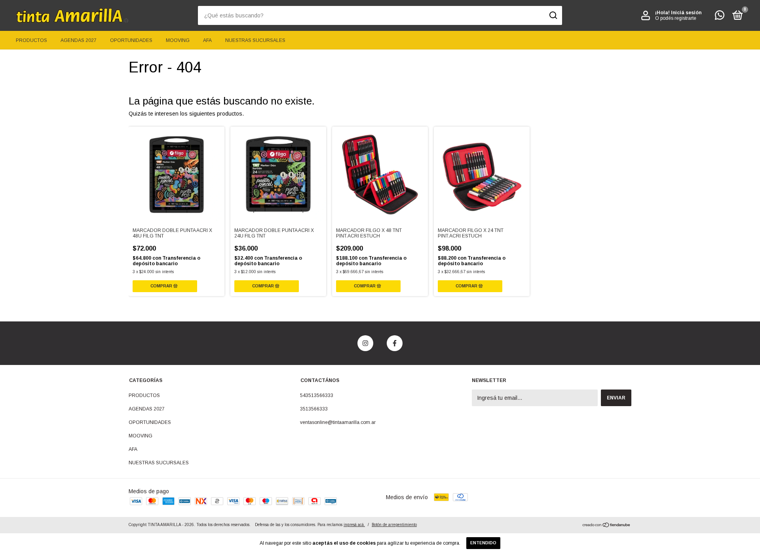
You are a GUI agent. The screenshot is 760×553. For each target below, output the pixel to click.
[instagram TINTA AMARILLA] (365, 343)
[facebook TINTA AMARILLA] (395, 343)
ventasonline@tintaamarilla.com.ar (338, 422)
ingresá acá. (354, 525)
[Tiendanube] (606, 526)
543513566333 (316, 395)
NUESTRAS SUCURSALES (255, 40)
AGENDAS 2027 (79, 40)
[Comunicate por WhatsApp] (719, 17)
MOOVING (178, 40)
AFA (207, 40)
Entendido (483, 543)
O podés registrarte (675, 18)
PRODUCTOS (31, 40)
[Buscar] (552, 15)
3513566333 (314, 409)
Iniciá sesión (686, 12)
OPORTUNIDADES (131, 40)
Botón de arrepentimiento (394, 525)
